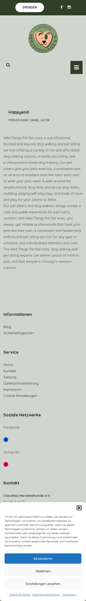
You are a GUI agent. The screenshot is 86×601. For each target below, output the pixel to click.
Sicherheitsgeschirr (18, 333)
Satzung (9, 377)
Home (8, 365)
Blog (7, 327)
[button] (79, 507)
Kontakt (9, 371)
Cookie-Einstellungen (20, 395)
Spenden (29, 7)
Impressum (70, 594)
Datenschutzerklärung (46, 594)
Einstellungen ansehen (43, 584)
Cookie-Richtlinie (19, 594)
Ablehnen (43, 571)
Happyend (18, 112)
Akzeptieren (43, 558)
